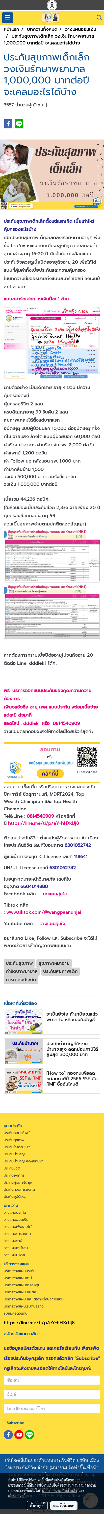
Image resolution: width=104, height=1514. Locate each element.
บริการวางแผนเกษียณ (20, 1292)
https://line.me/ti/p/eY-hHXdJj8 (43, 823)
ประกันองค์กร (14, 1175)
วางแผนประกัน (15, 1212)
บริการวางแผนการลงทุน (22, 1285)
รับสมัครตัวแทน (16, 1313)
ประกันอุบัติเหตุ (15, 1196)
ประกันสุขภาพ (14, 1140)
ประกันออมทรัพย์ (17, 1133)
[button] (98, 17)
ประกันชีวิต (12, 1168)
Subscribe (15, 1423)
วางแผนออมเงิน (16, 1219)
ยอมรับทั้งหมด (63, 1505)
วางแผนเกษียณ (16, 1248)
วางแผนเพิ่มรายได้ (18, 1226)
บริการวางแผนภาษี (18, 1278)
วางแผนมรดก (14, 1255)
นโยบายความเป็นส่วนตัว (59, 1490)
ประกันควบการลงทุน (19, 1189)
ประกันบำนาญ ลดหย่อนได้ (23, 1161)
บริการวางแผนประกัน (20, 1271)
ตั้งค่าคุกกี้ (37, 1505)
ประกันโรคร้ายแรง (17, 1147)
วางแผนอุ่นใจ (54, 893)
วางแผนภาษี (13, 1241)
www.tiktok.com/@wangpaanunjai (43, 912)
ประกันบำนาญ (14, 1154)
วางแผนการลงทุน (17, 1233)
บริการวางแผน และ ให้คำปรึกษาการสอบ (34, 1299)
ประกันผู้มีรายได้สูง (18, 1182)
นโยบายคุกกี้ (16, 1496)
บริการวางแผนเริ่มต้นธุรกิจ (24, 1306)
